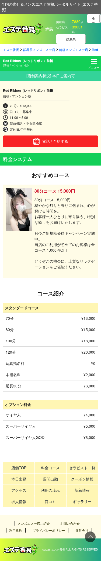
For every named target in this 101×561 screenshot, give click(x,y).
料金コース (50, 467)
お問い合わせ (70, 523)
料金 (71, 558)
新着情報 (82, 490)
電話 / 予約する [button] (55, 141)
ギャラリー (82, 501)
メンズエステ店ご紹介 (34, 523)
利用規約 (15, 530)
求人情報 (18, 501)
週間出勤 (50, 479)
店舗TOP (18, 467)
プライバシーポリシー (49, 530)
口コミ (50, 501)
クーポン (91, 558)
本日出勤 (18, 479)
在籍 (30, 558)
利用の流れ (50, 490)
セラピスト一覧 (82, 467)
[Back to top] (90, 536)
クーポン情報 (82, 479)
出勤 (10, 558)
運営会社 (81, 530)
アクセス (18, 490)
